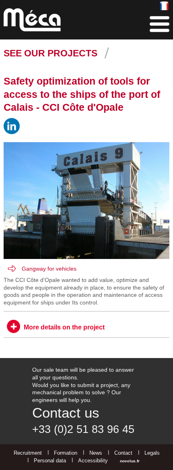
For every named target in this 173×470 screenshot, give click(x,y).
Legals (152, 453)
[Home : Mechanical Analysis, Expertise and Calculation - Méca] (32, 19)
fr (164, 6)
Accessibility (93, 461)
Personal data (50, 461)
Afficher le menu (159, 24)
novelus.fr (130, 461)
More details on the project (64, 327)
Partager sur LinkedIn (12, 126)
